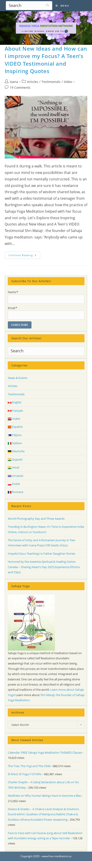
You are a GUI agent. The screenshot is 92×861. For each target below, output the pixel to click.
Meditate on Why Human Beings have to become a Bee (44, 796)
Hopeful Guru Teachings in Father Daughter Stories (41, 554)
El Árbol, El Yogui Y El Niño (25, 774)
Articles (32, 82)
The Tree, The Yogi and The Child (29, 766)
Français (17, 411)
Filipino (16, 435)
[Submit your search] (47, 5)
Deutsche (18, 451)
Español (17, 427)
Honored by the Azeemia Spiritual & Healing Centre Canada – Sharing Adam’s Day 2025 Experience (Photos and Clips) (44, 567)
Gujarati (17, 459)
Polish (15, 484)
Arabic (15, 419)
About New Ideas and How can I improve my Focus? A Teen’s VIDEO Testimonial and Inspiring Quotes (46, 60)
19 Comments (20, 87)
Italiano (16, 443)
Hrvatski (17, 476)
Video (68, 82)
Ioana (14, 82)
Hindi (15, 467)
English (16, 402)
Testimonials (51, 82)
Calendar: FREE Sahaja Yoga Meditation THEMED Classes (45, 753)
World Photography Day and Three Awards (36, 519)
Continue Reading (24, 256)
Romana (17, 492)
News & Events (17, 378)
